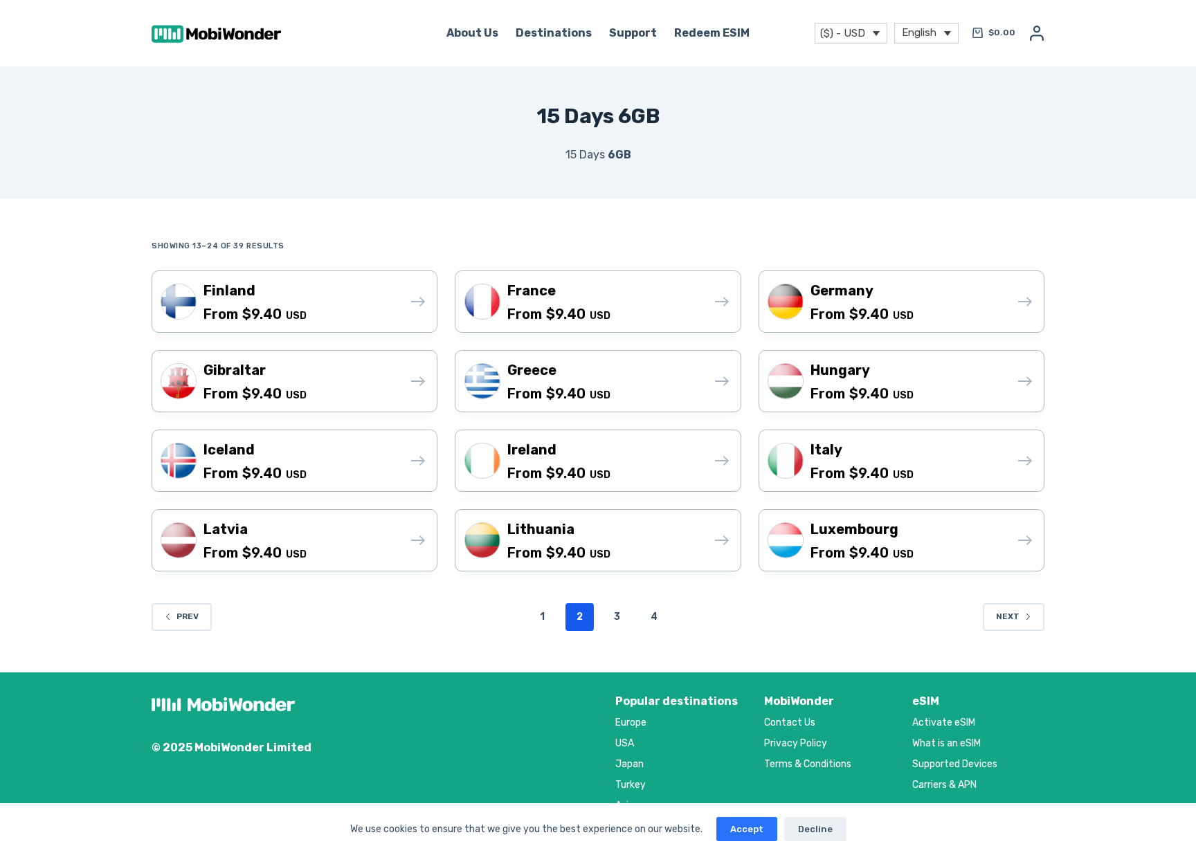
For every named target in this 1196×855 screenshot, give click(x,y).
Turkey (630, 785)
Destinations (554, 32)
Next (1008, 616)
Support (633, 32)
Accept (746, 829)
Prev (187, 616)
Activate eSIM (943, 722)
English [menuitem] (919, 32)
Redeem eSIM (712, 32)
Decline (815, 829)
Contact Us (789, 722)
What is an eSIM (946, 743)
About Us (472, 32)
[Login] (1036, 33)
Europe (630, 722)
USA (624, 743)
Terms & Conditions (807, 764)
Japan (629, 764)
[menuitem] (926, 33)
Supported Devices (954, 764)
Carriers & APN (944, 785)
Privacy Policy (795, 743)
